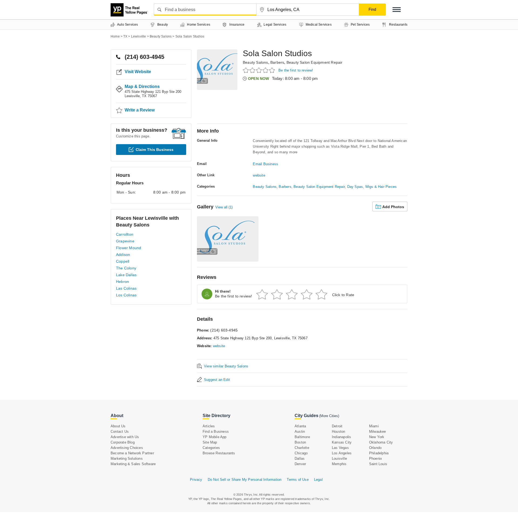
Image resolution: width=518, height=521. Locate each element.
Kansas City (342, 442)
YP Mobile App (215, 437)
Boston (300, 442)
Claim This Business (154, 149)
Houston (338, 431)
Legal (318, 480)
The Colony (126, 268)
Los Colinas (126, 295)
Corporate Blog (123, 442)
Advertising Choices (127, 448)
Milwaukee (377, 431)
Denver (300, 464)
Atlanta (300, 426)
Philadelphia (378, 453)
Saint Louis (378, 464)
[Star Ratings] (260, 70)
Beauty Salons (255, 62)
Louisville (339, 458)
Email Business (265, 164)
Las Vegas (340, 448)
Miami (374, 426)
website (259, 175)
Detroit (337, 426)
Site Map (210, 442)
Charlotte (302, 448)
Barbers (277, 62)
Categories (211, 448)
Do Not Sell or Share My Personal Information (245, 480)
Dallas (300, 458)
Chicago (301, 453)
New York (376, 437)
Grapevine (125, 241)
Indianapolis (341, 437)
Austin (300, 431)
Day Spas (355, 187)
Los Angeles (342, 453)
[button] (397, 9)
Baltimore (302, 437)
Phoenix (375, 458)
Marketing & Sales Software (133, 464)
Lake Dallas (126, 275)
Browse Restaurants (219, 453)
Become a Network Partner (132, 453)
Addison (123, 254)
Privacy (196, 480)
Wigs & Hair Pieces (381, 187)
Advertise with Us (125, 437)
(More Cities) (329, 416)
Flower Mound (128, 248)
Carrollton (124, 234)
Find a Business (216, 431)
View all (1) (224, 207)
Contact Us (120, 431)
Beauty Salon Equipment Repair (315, 62)
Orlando (375, 448)
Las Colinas (126, 288)
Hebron (122, 281)
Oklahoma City (381, 442)
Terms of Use (297, 480)
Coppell (122, 261)
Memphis (339, 464)
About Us (118, 426)
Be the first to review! (295, 70)
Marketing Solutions (127, 458)
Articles (209, 426)
